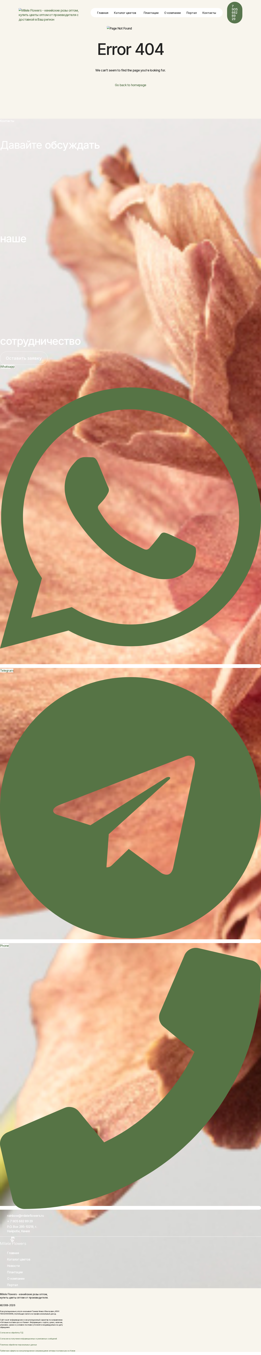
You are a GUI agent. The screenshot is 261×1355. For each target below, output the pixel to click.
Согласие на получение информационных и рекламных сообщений (28, 1339)
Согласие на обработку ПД (11, 1333)
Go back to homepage (130, 85)
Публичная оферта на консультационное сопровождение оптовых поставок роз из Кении (37, 1351)
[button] (24, 358)
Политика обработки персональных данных (18, 1345)
